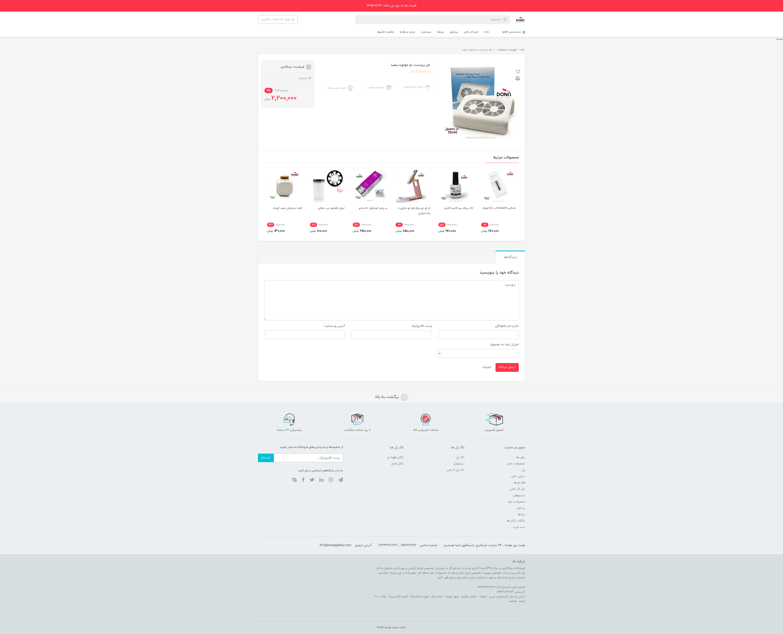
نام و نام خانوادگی (507, 326)
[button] (428, 72)
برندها (440, 32)
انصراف (486, 367)
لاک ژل (460, 457)
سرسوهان (519, 495)
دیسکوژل (458, 464)
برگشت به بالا (387, 397)
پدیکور (454, 32)
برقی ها (520, 457)
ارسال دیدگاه (507, 367)
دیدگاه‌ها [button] (510, 257)
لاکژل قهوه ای (395, 457)
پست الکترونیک (421, 326)
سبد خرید (519, 527)
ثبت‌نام (266, 458)
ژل (523, 470)
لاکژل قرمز (397, 464)
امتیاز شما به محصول (504, 344)
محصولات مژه (516, 502)
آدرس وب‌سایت (334, 326)
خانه (486, 32)
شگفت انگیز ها (516, 521)
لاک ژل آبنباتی (455, 470)
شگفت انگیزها (385, 32)
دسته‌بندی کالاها (512, 32)
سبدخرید (426, 32)
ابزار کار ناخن (471, 32)
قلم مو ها (519, 483)
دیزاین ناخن (518, 476)
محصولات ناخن (516, 464)
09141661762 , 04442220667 (397, 545)
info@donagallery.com (335, 545)
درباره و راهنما (407, 32)
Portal (380, 627)
